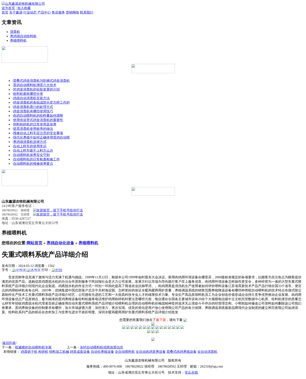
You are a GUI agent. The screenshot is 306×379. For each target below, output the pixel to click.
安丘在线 (191, 372)
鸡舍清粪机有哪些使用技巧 (33, 111)
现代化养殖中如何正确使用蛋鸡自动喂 (41, 137)
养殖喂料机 (18, 40)
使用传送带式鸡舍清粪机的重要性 (38, 120)
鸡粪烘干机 (29, 351)
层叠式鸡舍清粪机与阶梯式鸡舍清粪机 (41, 80)
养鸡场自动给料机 (23, 36)
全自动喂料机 (125, 351)
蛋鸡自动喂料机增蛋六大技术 (34, 85)
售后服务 (58, 12)
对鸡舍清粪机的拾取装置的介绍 (36, 89)
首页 (5, 12)
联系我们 (86, 12)
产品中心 (44, 12)
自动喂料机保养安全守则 (31, 155)
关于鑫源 (15, 12)
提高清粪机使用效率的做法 (33, 128)
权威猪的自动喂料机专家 (33, 347)
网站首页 (34, 243)
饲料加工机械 (59, 351)
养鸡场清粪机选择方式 (29, 142)
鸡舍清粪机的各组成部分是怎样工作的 (41, 102)
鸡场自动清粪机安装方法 (31, 98)
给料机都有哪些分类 (28, 93)
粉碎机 (43, 351)
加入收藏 (24, 8)
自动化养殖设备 (102, 351)
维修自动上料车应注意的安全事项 (38, 133)
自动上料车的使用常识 (29, 146)
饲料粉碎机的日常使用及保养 (34, 124)
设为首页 (8, 8)
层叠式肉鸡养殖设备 (182, 351)
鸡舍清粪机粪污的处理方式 (33, 107)
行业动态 (30, 12)
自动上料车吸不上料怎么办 (33, 150)
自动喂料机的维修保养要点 (33, 163)
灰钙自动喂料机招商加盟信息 (101, 347)
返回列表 (9, 343)
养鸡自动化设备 (60, 243)
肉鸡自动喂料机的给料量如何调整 (38, 115)
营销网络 (72, 12)
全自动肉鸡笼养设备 (151, 351)
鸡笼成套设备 (80, 351)
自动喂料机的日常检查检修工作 (36, 159)
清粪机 (15, 31)
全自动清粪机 (207, 351)
